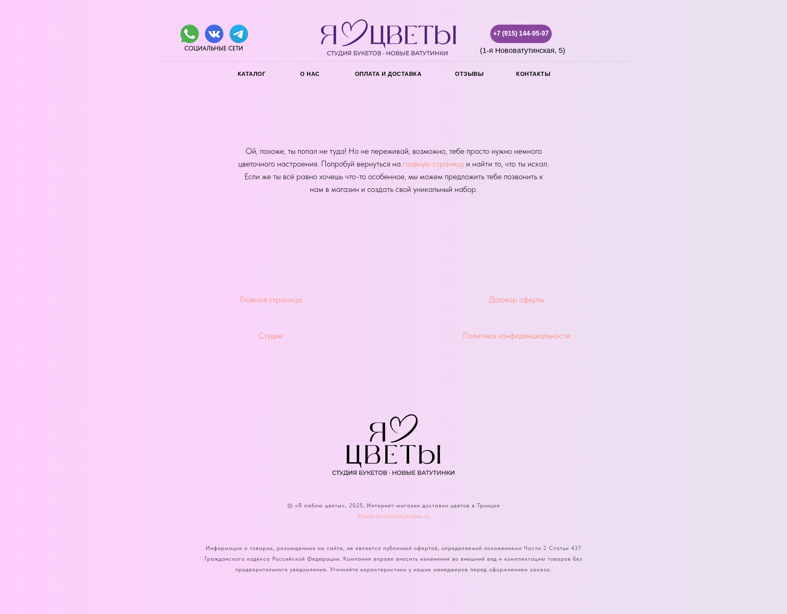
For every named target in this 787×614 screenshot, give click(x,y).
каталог (252, 74)
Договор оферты (516, 299)
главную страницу (433, 164)
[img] (189, 34)
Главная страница (271, 299)
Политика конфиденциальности (516, 335)
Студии (270, 335)
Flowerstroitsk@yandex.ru (394, 516)
